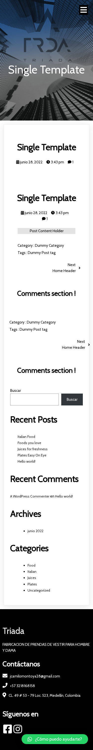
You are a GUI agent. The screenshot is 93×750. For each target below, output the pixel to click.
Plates (32, 584)
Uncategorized (39, 590)
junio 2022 (35, 531)
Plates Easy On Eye (32, 455)
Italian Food (26, 436)
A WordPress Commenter (29, 496)
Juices (32, 577)
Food (31, 565)
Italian (32, 571)
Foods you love (29, 443)
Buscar (15, 390)
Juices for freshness (33, 449)
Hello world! (26, 461)
